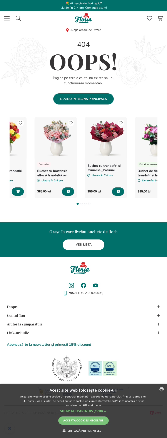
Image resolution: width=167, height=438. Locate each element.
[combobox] (18, 18)
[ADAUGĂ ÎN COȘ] (18, 191)
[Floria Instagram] (71, 285)
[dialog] (83, 411)
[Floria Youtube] (95, 285)
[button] (78, 204)
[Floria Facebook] (83, 285)
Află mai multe (91, 405)
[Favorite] (149, 18)
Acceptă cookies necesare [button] (83, 420)
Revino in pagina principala (83, 99)
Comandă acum (95, 8)
